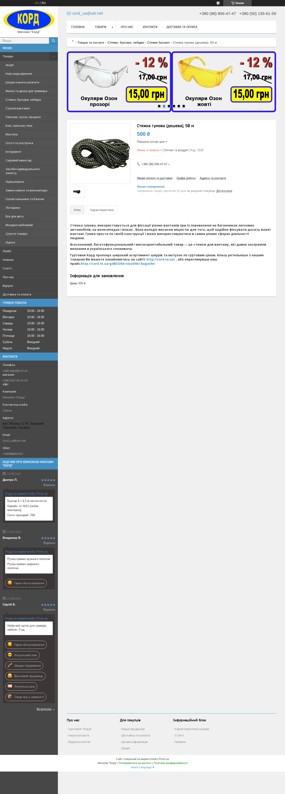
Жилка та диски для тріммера (26, 91)
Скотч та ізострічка (19, 143)
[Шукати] (53, 40)
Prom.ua (164, 759)
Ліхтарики (13, 208)
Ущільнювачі (15, 182)
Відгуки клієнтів (79, 742)
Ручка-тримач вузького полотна (28, 559)
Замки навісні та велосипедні (26, 190)
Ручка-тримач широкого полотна (23, 566)
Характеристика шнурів (192, 729)
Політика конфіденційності (171, 763)
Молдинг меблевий (19, 225)
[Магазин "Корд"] (29, 20)
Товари (8, 56)
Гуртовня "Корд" (80, 729)
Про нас (8, 277)
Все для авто (15, 216)
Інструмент (13, 152)
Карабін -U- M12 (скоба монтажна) (22, 508)
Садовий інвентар (19, 160)
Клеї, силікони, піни (19, 126)
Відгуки (8, 286)
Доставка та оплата (17, 294)
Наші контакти (78, 735)
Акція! (10, 65)
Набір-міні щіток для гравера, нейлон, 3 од (27, 627)
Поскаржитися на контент (135, 763)
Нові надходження (19, 74)
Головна (78, 27)
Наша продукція (133, 729)
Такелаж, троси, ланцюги (23, 117)
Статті (7, 268)
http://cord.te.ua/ (161, 259)
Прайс (7, 251)
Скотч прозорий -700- (21, 515)
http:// (86, 263)
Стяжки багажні (158, 42)
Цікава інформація (135, 742)
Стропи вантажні (18, 108)
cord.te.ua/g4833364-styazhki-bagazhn (123, 263)
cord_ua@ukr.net (14, 441)
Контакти (150, 27)
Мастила (12, 134)
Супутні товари (16, 234)
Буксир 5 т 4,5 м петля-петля (27, 501)
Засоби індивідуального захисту (23, 171)
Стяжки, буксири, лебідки (23, 100)
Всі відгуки (44, 709)
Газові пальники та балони (25, 199)
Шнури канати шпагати (22, 82)
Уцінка (10, 242)
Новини (8, 260)
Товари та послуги (90, 42)
